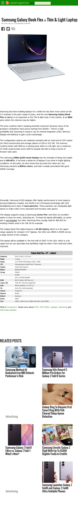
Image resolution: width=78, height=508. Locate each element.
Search (32, 3)
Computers (12, 307)
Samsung (63, 307)
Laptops (53, 307)
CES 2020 (44, 307)
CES (37, 307)
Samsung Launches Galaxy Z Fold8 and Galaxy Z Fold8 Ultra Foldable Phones (57, 488)
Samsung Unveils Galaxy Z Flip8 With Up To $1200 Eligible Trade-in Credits (56, 450)
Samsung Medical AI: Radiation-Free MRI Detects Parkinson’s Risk (19, 373)
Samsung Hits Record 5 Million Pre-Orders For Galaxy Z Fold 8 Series (54, 373)
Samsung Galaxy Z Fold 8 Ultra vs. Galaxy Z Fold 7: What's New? (18, 450)
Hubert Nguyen (8, 23)
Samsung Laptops (8, 310)
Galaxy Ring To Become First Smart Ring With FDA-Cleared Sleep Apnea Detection (57, 411)
